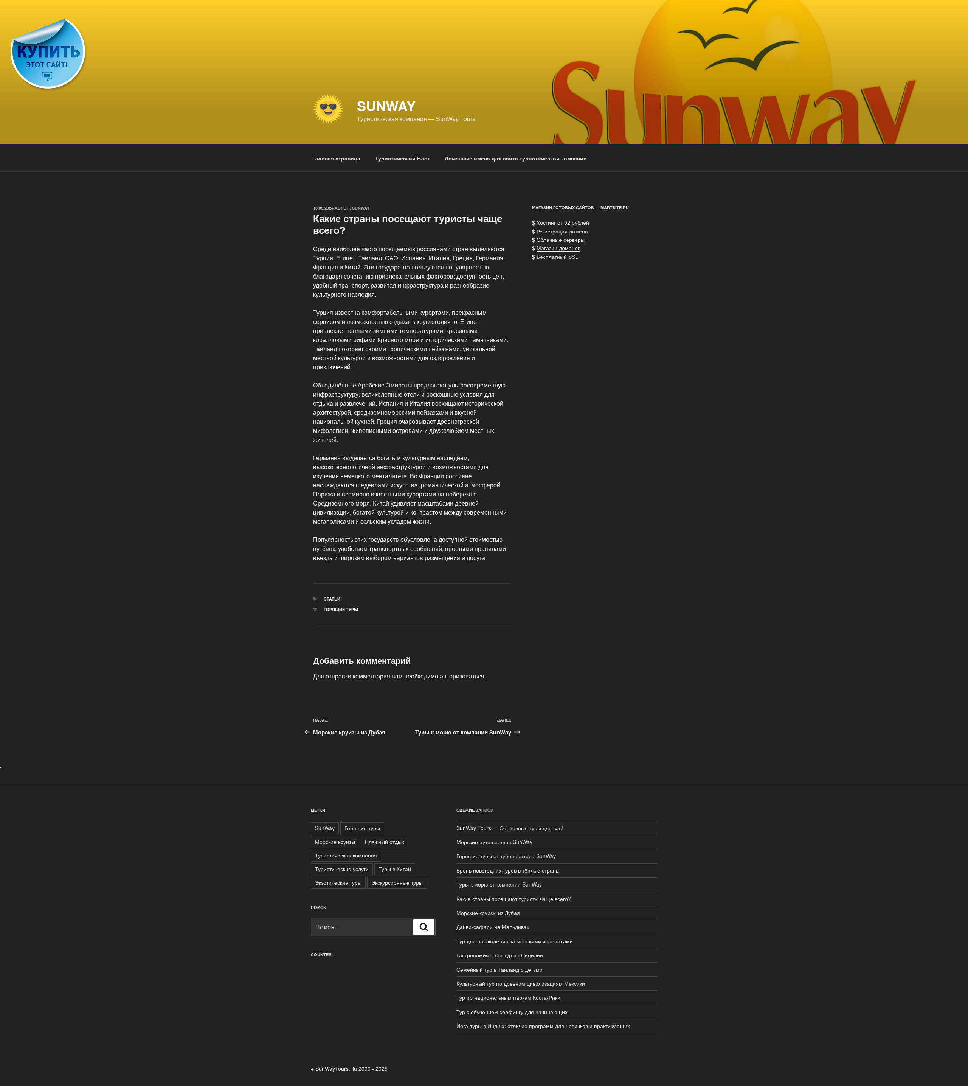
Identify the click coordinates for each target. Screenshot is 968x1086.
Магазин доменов (558, 248)
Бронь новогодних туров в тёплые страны (508, 870)
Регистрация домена (562, 231)
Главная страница (336, 158)
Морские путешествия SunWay (494, 842)
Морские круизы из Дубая (488, 912)
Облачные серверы (561, 239)
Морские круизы (335, 841)
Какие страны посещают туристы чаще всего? (513, 898)
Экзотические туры (338, 882)
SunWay (386, 105)
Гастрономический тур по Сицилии (499, 955)
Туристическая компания (346, 855)
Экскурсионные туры (397, 882)
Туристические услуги (342, 869)
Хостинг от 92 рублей (563, 222)
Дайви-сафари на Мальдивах (492, 926)
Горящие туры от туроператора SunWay (506, 856)
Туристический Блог (402, 158)
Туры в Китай (395, 869)
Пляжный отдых (384, 841)
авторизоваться (462, 676)
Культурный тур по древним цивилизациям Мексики (520, 983)
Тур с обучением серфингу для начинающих (512, 1012)
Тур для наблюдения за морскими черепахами (514, 941)
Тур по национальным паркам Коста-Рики (508, 997)
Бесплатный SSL (557, 256)
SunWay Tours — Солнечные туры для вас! (509, 828)
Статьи (332, 599)
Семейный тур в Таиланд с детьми (499, 969)
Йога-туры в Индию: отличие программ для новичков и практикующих (543, 1026)
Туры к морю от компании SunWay (499, 884)
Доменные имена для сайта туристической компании (516, 158)
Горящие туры (341, 609)
